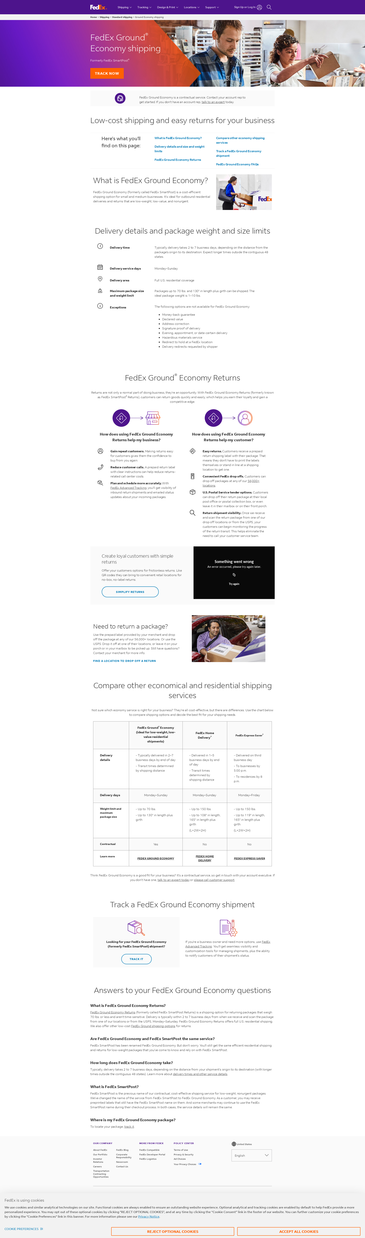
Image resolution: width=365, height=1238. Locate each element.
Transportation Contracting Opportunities (101, 1173)
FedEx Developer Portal (152, 1154)
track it (129, 1126)
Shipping (104, 17)
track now (107, 73)
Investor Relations (98, 1160)
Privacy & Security (184, 1154)
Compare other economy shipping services (240, 140)
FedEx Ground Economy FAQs (237, 164)
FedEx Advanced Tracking (128, 488)
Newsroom (122, 1161)
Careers (97, 1166)
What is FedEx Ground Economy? (178, 138)
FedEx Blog (122, 1149)
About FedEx (100, 1149)
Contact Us (122, 1166)
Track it (136, 959)
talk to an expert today (174, 880)
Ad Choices (180, 1158)
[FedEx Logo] (102, 7)
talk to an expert (213, 102)
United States (244, 1144)
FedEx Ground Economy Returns (178, 160)
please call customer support (214, 880)
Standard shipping (122, 17)
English (240, 1155)
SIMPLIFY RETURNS (130, 592)
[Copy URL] (234, 575)
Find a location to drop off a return (124, 661)
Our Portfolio (100, 1154)
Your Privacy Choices (185, 1164)
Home (93, 17)
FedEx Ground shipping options (153, 1026)
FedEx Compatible (149, 1149)
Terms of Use (181, 1149)
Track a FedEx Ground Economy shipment (238, 153)
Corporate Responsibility (124, 1156)
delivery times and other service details (200, 1074)
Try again (234, 584)
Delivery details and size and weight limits (180, 148)
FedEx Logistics (147, 1158)
